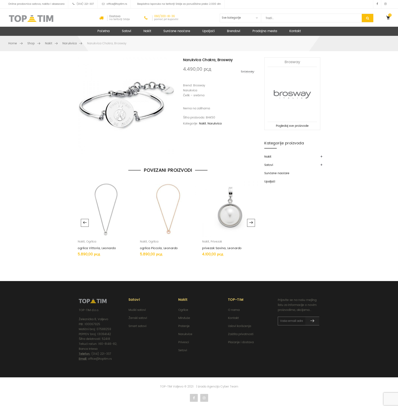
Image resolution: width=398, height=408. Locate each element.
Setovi (182, 350)
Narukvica (69, 43)
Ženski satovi (138, 318)
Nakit (147, 31)
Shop (31, 43)
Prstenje (184, 326)
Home (12, 43)
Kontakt (295, 31)
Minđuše (184, 318)
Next (251, 223)
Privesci (183, 342)
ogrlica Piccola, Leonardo (159, 248)
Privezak (216, 241)
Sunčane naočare (176, 31)
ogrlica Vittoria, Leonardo (97, 248)
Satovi (126, 31)
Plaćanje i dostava (241, 342)
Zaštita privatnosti (240, 334)
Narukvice (185, 334)
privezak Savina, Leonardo (222, 248)
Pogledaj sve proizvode (292, 125)
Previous (85, 223)
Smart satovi (137, 326)
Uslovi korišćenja (239, 326)
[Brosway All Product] (247, 71)
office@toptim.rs (117, 4)
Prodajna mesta (264, 31)
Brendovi (233, 31)
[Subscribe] (312, 321)
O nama (234, 310)
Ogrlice (183, 310)
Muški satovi (137, 310)
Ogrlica (91, 241)
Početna (103, 31)
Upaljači (208, 31)
